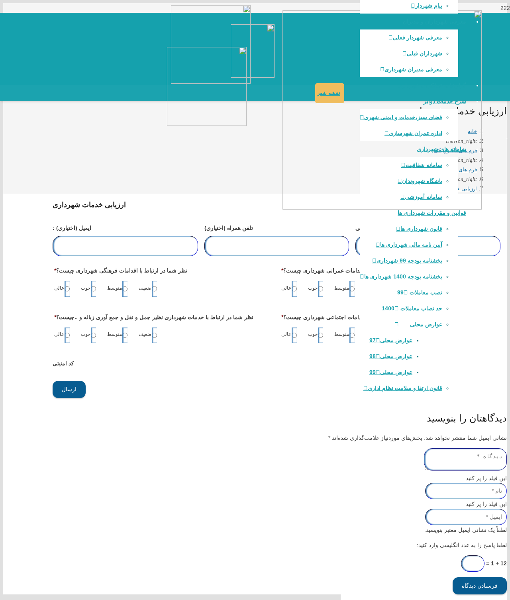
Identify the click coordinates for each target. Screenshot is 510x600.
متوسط (341, 288)
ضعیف (145, 288)
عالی (286, 288)
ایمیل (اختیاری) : (72, 228)
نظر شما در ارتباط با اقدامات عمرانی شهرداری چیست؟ (347, 270)
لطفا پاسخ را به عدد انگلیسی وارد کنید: (462, 545)
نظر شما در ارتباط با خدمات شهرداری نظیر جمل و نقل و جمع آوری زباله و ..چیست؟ (153, 317)
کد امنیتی (63, 363)
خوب (313, 288)
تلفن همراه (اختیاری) (228, 228)
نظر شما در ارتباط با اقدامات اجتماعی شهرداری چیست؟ (348, 317)
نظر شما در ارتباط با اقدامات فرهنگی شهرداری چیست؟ (120, 270)
